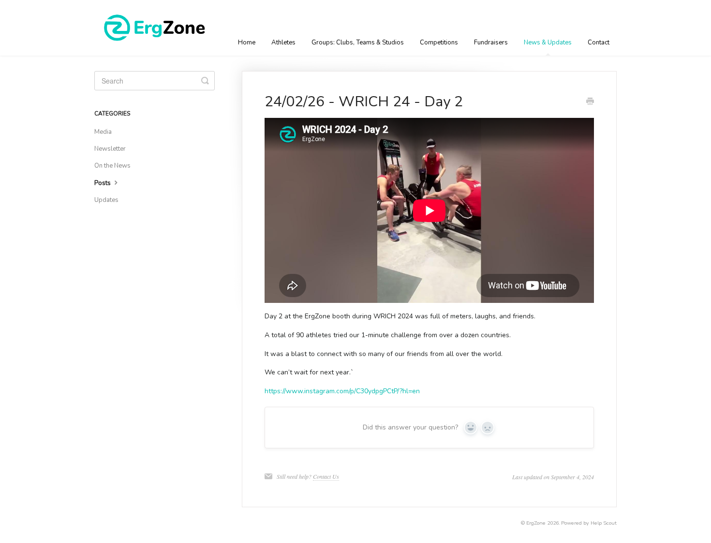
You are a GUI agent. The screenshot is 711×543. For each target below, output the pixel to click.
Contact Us (326, 476)
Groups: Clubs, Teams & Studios (357, 42)
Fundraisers (491, 42)
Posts (103, 183)
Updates (106, 200)
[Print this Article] (590, 102)
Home (246, 42)
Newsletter (110, 148)
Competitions (439, 42)
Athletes (283, 42)
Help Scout (604, 523)
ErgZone (536, 523)
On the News (112, 165)
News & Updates (548, 42)
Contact (598, 42)
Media (103, 132)
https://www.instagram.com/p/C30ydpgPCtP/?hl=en (342, 391)
